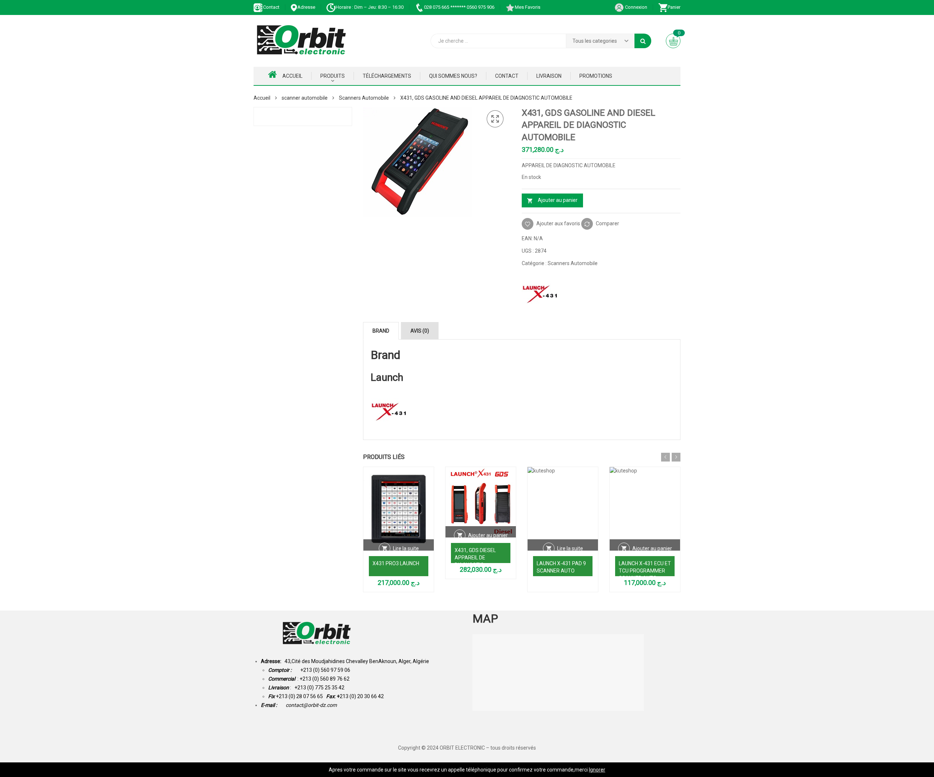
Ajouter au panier (558, 200)
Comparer (607, 223)
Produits (332, 76)
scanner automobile (305, 98)
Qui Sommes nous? (453, 76)
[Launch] (540, 293)
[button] (495, 119)
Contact (271, 7)
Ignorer (597, 770)
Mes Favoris (527, 7)
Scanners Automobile (364, 98)
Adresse (306, 7)
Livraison (548, 76)
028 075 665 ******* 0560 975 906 (459, 7)
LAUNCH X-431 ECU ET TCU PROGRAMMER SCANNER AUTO (645, 570)
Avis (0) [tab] (419, 331)
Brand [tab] (381, 331)
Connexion (635, 7)
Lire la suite (406, 548)
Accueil (292, 76)
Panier (674, 7)
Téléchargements (387, 76)
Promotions (595, 76)
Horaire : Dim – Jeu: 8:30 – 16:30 (370, 7)
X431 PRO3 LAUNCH (396, 563)
